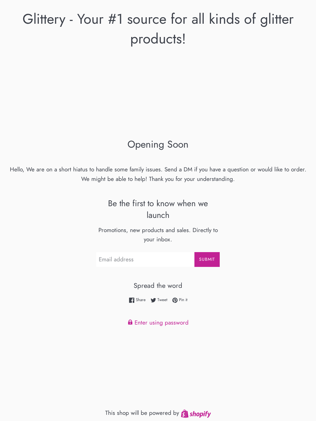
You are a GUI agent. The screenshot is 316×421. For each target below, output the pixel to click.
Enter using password (161, 322)
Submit (207, 259)
